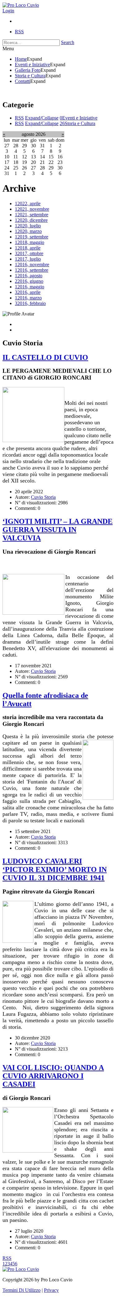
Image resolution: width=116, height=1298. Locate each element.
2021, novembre (32, 209)
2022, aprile (28, 203)
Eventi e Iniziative (78, 117)
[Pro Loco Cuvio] (20, 5)
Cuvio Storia (43, 497)
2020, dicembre (31, 220)
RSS (19, 117)
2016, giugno (29, 281)
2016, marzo (28, 297)
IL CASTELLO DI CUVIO (45, 357)
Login (8, 10)
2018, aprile (28, 247)
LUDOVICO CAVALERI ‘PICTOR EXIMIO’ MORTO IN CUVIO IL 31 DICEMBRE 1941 (54, 869)
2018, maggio (29, 242)
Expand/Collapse (41, 117)
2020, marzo (28, 231)
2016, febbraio (30, 303)
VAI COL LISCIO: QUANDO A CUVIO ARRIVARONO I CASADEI (53, 1076)
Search (67, 42)
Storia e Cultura (77, 123)
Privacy (51, 1290)
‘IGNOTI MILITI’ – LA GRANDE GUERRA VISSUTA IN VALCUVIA (57, 529)
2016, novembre (32, 264)
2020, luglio (28, 225)
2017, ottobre (29, 253)
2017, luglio (28, 259)
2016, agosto (28, 275)
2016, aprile (28, 292)
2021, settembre (31, 214)
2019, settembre (31, 236)
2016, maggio (29, 286)
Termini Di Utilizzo (21, 1290)
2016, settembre (31, 270)
